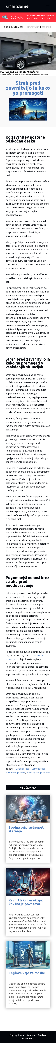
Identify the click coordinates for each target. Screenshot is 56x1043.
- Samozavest (37, 768)
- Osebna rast (21, 768)
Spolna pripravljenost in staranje (28, 829)
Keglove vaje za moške (27, 973)
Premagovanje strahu (38, 772)
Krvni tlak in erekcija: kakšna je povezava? (26, 902)
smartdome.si (27, 1034)
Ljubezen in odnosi (18, 834)
